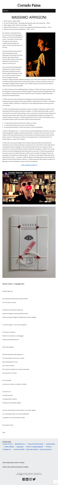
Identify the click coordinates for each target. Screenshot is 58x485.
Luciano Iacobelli (19, 449)
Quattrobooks (50, 444)
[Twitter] (34, 479)
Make (21, 474)
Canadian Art (7, 449)
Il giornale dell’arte (32, 449)
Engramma (20, 447)
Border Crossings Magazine (34, 447)
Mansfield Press (20, 444)
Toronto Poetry (7, 444)
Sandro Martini (9, 447)
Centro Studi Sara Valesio (35, 444)
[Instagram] (30, 479)
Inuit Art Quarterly (46, 449)
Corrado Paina (29, 5)
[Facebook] (23, 479)
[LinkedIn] (27, 479)
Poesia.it (48, 447)
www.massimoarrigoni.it (29, 165)
